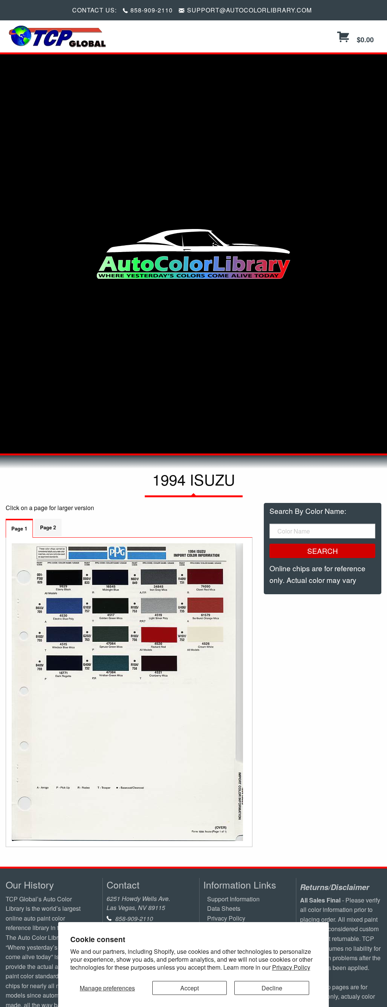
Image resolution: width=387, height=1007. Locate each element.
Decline (272, 988)
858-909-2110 (151, 10)
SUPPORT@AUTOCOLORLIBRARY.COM (249, 10)
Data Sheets (223, 908)
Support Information (233, 899)
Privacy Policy (291, 967)
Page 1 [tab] (19, 528)
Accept (189, 988)
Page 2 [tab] (48, 527)
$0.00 (364, 40)
